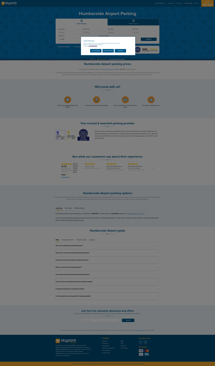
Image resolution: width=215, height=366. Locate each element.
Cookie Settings (96, 50)
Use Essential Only (108, 50)
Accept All (120, 50)
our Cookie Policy (93, 46)
